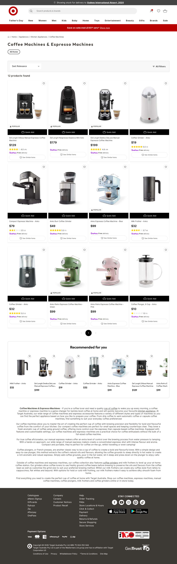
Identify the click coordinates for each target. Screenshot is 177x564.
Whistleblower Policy (68, 554)
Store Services (86, 525)
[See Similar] (29, 356)
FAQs (81, 502)
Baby (74, 20)
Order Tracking (86, 498)
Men (54, 20)
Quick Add (29, 132)
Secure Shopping (87, 522)
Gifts (142, 20)
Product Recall (60, 505)
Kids (64, 20)
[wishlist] (158, 11)
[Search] (31, 11)
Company (58, 495)
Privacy (54, 554)
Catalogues (33, 495)
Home (86, 20)
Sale (165, 20)
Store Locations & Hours (91, 505)
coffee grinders (110, 462)
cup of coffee (110, 408)
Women (42, 20)
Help (81, 495)
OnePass (32, 515)
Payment (83, 512)
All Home (14, 52)
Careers (57, 498)
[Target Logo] (13, 11)
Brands (154, 20)
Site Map (104, 554)
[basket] (165, 11)
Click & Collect (86, 509)
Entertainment (113, 20)
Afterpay (32, 512)
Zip (29, 509)
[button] (81, 333)
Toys (97, 20)
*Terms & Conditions (88, 554)
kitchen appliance (146, 411)
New (30, 20)
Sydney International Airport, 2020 (105, 2)
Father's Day (16, 20)
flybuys (31, 505)
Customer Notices (62, 502)
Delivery (83, 515)
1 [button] (88, 333)
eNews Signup (35, 498)
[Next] (164, 364)
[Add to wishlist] (44, 83)
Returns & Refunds (88, 519)
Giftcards (32, 502)
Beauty (130, 20)
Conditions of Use (40, 554)
